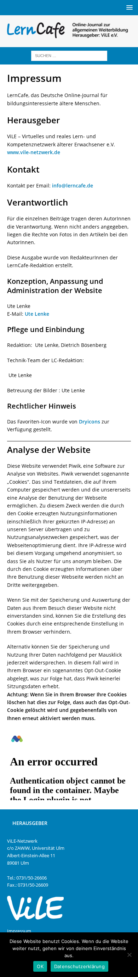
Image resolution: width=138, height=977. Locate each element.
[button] (128, 7)
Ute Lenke (37, 313)
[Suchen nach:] (69, 55)
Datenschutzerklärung (79, 966)
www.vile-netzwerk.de (33, 152)
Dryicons (89, 421)
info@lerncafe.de (72, 185)
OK (40, 966)
